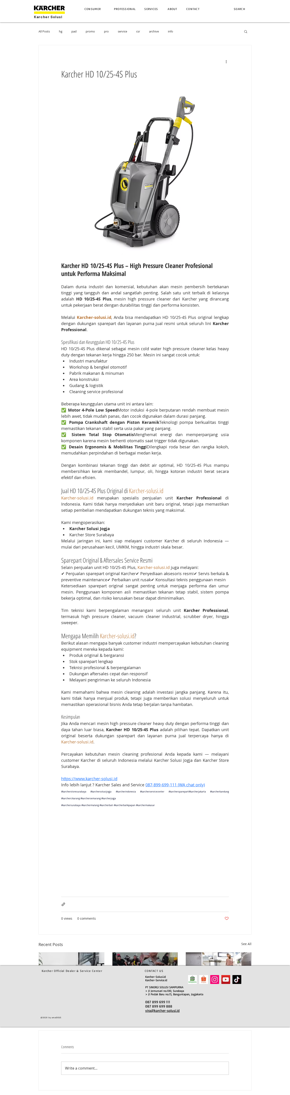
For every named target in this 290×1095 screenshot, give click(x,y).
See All (246, 944)
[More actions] (226, 61)
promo (90, 31)
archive (154, 31)
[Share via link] (63, 904)
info (170, 31)
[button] (246, 31)
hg (60, 31)
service (122, 31)
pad (74, 31)
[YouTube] (225, 979)
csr (138, 31)
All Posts (44, 31)
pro (106, 31)
